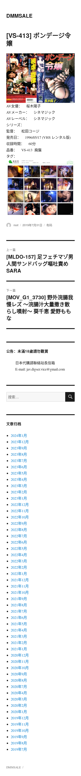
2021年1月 (19, 648)
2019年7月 (19, 749)
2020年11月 (20, 661)
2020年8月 (19, 680)
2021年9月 (19, 598)
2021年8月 (19, 605)
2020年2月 (19, 705)
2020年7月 (19, 686)
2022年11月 (20, 510)
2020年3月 (19, 699)
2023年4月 (19, 479)
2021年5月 (19, 623)
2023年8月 (19, 454)
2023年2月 (19, 492)
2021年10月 (20, 592)
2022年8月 (19, 529)
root (16, 225)
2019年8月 (19, 743)
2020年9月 (19, 674)
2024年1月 (19, 435)
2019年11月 (20, 724)
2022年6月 (19, 542)
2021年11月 (20, 586)
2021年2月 (19, 642)
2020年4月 (19, 692)
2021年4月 (19, 630)
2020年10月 (20, 667)
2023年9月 (19, 448)
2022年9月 (19, 523)
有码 (49, 225)
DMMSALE (19, 15)
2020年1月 (19, 711)
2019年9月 (19, 736)
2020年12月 (20, 655)
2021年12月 (20, 579)
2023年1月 (19, 498)
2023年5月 (19, 473)
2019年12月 (20, 717)
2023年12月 (20, 441)
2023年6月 (19, 466)
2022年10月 (20, 517)
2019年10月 (20, 730)
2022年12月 (20, 504)
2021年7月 (19, 611)
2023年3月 (19, 485)
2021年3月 (19, 636)
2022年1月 (19, 573)
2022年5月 (19, 548)
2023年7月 (19, 460)
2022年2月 (19, 567)
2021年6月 (19, 617)
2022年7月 (19, 535)
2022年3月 (19, 561)
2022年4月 (19, 554)
